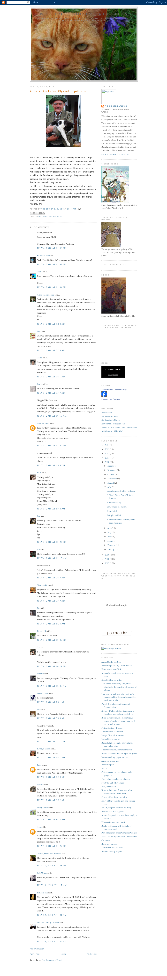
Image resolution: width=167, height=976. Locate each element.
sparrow (40, 784)
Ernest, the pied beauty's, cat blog (116, 807)
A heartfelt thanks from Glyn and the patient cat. (121, 521)
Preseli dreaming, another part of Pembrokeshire (115, 705)
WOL (39, 472)
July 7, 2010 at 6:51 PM (51, 757)
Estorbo (40, 673)
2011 (107, 457)
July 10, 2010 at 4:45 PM (51, 865)
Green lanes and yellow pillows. (121, 490)
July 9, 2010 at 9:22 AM (51, 800)
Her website (106, 412)
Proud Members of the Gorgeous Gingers (119, 832)
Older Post (92, 953)
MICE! (104, 768)
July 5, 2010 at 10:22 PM (51, 541)
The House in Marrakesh (112, 731)
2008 (107, 558)
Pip (38, 608)
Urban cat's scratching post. (113, 822)
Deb (39, 709)
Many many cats (108, 786)
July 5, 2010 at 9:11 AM (51, 376)
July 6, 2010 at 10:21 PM (51, 666)
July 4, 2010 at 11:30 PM (51, 248)
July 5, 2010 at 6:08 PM (51, 465)
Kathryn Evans (43, 748)
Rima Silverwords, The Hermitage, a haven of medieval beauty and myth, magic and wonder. (118, 721)
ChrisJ (40, 357)
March (110, 540)
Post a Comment (37, 948)
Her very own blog (109, 416)
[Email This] (31, 213)
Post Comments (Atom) (52, 959)
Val (38, 549)
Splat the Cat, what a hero (112, 782)
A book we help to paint (112, 851)
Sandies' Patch (43, 423)
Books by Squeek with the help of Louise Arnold (116, 827)
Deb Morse (42, 872)
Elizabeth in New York (111, 669)
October (111, 474)
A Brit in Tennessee (45, 294)
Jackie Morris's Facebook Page (114, 390)
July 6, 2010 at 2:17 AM (51, 577)
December (112, 465)
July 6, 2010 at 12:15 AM (52, 558)
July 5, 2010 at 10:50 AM (52, 415)
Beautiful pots (107, 764)
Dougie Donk (43, 807)
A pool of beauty (114, 502)
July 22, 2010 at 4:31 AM (52, 914)
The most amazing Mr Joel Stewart (116, 749)
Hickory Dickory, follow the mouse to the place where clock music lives (117, 712)
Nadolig (57, 217)
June (109, 527)
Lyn (38, 516)
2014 (107, 444)
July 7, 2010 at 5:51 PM (51, 741)
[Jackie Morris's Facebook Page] (104, 395)
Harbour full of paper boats (113, 423)
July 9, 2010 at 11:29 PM (51, 845)
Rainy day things (109, 843)
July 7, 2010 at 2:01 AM (51, 702)
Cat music (105, 840)
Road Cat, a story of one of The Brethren (119, 836)
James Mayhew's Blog (111, 661)
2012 (107, 453)
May (109, 532)
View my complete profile (115, 155)
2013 (107, 449)
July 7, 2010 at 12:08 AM (52, 685)
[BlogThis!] (34, 213)
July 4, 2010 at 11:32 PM (51, 264)
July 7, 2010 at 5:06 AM (51, 718)
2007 (107, 563)
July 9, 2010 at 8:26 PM (51, 819)
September (112, 478)
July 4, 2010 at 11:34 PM (51, 287)
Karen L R (41, 631)
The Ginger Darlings (116, 106)
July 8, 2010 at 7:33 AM (51, 776)
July (109, 487)
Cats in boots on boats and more (115, 778)
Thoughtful (112, 510)
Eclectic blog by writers (111, 679)
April (110, 536)
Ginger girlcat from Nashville (114, 796)
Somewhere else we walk (112, 847)
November (112, 470)
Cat (38, 647)
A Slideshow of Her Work (112, 431)
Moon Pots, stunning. (110, 738)
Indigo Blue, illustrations (112, 735)
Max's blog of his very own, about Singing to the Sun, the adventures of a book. (119, 686)
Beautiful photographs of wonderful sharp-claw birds (117, 744)
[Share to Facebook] (40, 213)
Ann (39, 826)
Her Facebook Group (110, 419)
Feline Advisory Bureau (111, 727)
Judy (39, 764)
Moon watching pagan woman (114, 757)
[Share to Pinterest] (43, 213)
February (111, 545)
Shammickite (43, 585)
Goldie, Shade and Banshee (49, 853)
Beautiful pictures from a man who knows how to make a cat (116, 792)
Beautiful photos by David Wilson (116, 665)
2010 (107, 461)
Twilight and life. (114, 515)
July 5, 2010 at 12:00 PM (51, 445)
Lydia (39, 384)
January (111, 549)
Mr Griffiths (45, 217)
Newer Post (34, 953)
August (110, 482)
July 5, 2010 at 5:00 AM (51, 323)
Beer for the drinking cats (112, 811)
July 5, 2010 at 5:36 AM (51, 350)
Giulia (40, 271)
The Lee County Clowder (48, 922)
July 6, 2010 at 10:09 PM (51, 639)
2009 (107, 554)
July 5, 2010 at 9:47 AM (51, 392)
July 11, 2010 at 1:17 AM (52, 885)
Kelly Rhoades (43, 255)
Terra (39, 331)
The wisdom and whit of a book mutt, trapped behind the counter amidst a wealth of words (118, 697)
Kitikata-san (42, 892)
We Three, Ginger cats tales (83, 14)
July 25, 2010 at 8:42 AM (52, 941)
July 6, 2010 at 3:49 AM (51, 600)
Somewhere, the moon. (117, 506)
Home (63, 953)
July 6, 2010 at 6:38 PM (51, 623)
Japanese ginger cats (110, 760)
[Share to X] (37, 213)
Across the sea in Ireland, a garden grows (119, 753)
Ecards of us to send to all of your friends (119, 427)
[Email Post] (79, 209)
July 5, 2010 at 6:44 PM (51, 508)
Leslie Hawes (43, 693)
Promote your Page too (110, 399)
